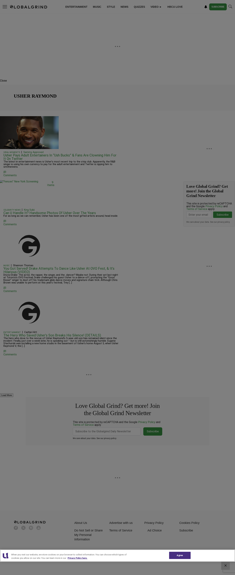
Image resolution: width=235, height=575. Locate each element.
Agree (180, 555)
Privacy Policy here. (77, 558)
